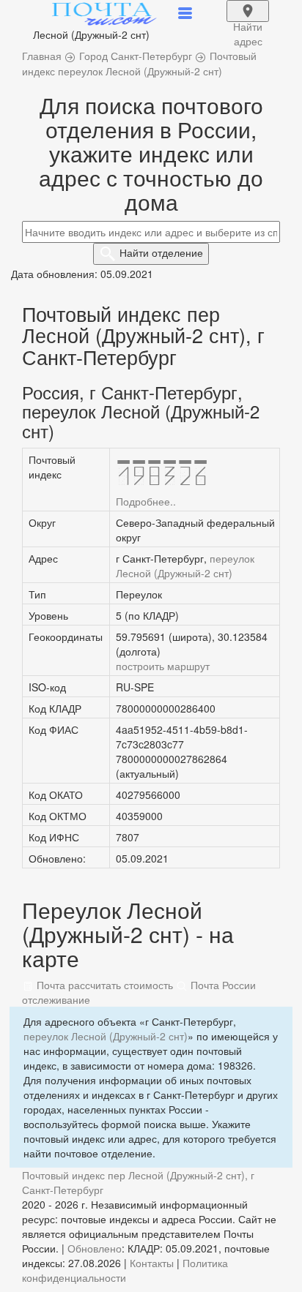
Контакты (152, 1262)
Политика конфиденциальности (125, 1270)
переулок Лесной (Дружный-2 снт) (185, 565)
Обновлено (94, 1248)
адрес (247, 20)
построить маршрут (163, 665)
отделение (161, 252)
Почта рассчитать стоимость (103, 984)
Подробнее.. (146, 501)
